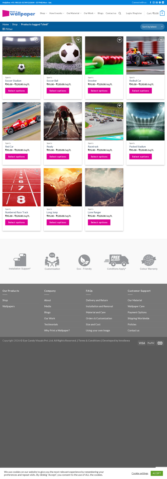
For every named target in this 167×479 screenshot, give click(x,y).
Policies (132, 324)
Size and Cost (93, 324)
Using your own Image (98, 330)
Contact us (111, 13)
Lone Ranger (94, 212)
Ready (50, 146)
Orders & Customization (99, 318)
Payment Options (137, 312)
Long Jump (52, 212)
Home (5, 24)
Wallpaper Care (136, 306)
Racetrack (93, 146)
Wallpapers (8, 306)
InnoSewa (124, 340)
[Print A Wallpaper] (18, 13)
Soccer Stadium (13, 80)
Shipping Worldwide (138, 318)
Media (47, 306)
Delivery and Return (97, 300)
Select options (16, 90)
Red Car (9, 146)
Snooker (92, 80)
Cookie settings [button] (140, 473)
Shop (42, 13)
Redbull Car (135, 80)
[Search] (120, 13)
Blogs (100, 13)
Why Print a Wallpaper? (57, 330)
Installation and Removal (99, 306)
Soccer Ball (52, 80)
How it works (55, 13)
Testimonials (51, 324)
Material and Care (96, 312)
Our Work (88, 13)
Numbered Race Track (16, 212)
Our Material (73, 13)
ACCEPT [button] (157, 473)
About (47, 300)
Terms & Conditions (89, 340)
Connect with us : (139, 2)
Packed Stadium (137, 146)
